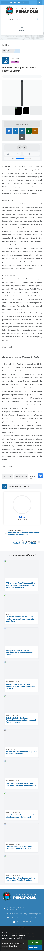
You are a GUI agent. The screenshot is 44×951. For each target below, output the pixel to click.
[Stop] (24, 147)
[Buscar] (37, 19)
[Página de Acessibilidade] (27, 2)
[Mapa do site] (23, 2)
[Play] (19, 147)
